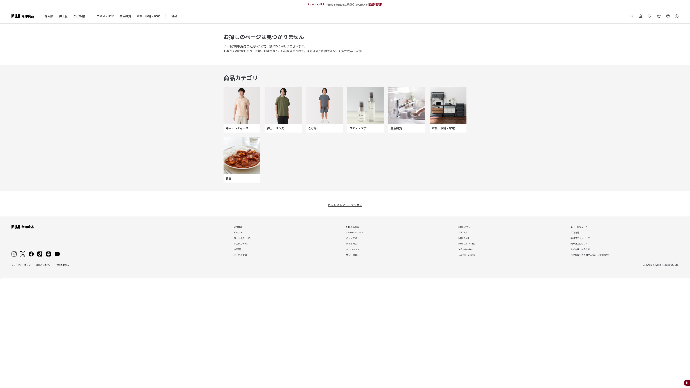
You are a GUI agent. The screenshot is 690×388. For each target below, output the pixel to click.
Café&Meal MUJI (354, 232)
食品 (174, 16)
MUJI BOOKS (352, 249)
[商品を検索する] (632, 16)
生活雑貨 (125, 16)
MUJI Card (463, 237)
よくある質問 (240, 254)
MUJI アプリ (464, 226)
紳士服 (63, 16)
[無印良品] (23, 227)
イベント (238, 232)
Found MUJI (352, 243)
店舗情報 (238, 226)
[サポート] (677, 16)
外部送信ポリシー (44, 264)
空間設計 (238, 249)
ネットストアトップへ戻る (345, 205)
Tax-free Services (466, 254)
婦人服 (49, 16)
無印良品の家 (352, 226)
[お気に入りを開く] (649, 16)
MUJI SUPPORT (242, 243)
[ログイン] (641, 16)
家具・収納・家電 (148, 16)
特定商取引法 (62, 264)
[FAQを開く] (668, 16)
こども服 (79, 16)
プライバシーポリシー (22, 264)
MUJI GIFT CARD (466, 243)
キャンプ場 (351, 237)
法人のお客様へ (465, 249)
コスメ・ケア (105, 16)
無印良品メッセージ (580, 237)
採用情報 (575, 232)
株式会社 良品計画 (580, 249)
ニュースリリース (579, 226)
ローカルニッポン (242, 237)
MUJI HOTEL (352, 254)
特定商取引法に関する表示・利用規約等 (590, 254)
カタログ (462, 232)
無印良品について (579, 243)
